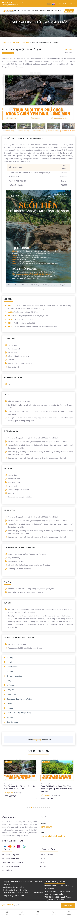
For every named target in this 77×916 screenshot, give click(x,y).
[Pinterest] (7, 2)
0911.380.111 (46, 827)
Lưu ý (9, 681)
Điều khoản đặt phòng (10, 866)
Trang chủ (5, 42)
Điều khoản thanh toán (10, 859)
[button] (27, 807)
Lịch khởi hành (12, 667)
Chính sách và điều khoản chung (19, 713)
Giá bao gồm (12, 671)
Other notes (11, 694)
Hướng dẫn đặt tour (9, 870)
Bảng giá (50, 10)
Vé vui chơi (42, 10)
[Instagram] (5, 2)
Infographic (57, 10)
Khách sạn (35, 10)
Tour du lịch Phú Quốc (20, 42)
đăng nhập (37, 740)
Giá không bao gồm (14, 676)
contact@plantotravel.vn (53, 836)
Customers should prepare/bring (19, 699)
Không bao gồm (13, 685)
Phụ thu (10, 704)
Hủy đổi (10, 708)
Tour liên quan (12, 722)
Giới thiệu (10, 658)
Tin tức (42, 859)
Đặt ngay (68, 905)
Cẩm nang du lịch (46, 855)
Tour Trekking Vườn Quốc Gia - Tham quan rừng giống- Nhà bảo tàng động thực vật (19, 788)
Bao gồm (10, 690)
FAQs (42, 863)
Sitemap (43, 866)
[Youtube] (3, 2)
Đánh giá (10, 717)
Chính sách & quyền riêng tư (12, 863)
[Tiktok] (12, 2)
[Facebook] (9, 2)
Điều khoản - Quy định (10, 855)
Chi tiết (9, 662)
